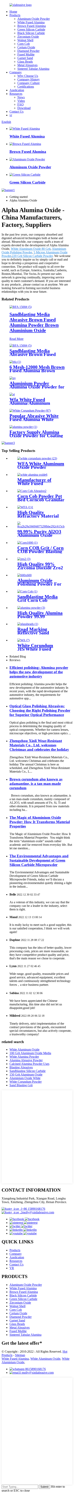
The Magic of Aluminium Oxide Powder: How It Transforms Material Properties (39, 821)
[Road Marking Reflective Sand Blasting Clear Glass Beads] (27, 624)
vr (10, 115)
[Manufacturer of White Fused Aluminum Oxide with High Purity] (32, 474)
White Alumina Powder (24, 1056)
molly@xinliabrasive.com (38, 1212)
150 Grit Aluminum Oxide (25, 1074)
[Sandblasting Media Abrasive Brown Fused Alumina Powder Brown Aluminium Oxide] (20, 307)
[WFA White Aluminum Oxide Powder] (37, 458)
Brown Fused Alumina (31, 26)
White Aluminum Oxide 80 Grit (31, 248)
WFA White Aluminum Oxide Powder (40, 465)
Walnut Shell (25, 40)
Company (15, 72)
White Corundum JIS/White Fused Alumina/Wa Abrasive (39, 649)
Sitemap (20, 1355)
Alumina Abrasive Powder (26, 1060)
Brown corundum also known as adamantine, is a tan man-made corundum (35, 783)
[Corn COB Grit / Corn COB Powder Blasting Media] (27, 542)
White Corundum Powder (25, 1081)
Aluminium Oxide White (24, 1078)
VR (11, 1268)
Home (13, 11)
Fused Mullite (26, 54)
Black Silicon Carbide (31, 33)
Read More (16, 338)
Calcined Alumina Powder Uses (29, 1063)
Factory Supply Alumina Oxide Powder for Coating (36, 434)
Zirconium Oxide (28, 36)
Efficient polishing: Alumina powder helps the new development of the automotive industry (38, 671)
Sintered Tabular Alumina (33, 68)
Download (24, 108)
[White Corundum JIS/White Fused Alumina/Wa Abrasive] (23, 640)
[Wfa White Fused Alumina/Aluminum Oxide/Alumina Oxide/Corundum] (12, 394)
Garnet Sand (25, 58)
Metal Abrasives (27, 65)
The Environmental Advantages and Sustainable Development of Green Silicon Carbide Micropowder (38, 860)
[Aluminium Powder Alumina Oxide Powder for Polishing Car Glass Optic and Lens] (12, 378)
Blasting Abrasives (21, 1067)
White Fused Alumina (31, 22)
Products (14, 15)
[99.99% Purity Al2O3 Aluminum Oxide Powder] (41, 526)
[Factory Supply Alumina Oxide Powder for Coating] (23, 427)
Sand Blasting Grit (21, 1085)
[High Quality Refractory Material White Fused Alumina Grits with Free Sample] (25, 507)
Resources (15, 93)
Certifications (25, 86)
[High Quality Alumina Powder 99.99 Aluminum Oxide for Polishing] (31, 607)
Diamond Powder (28, 51)
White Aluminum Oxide (24, 1049)
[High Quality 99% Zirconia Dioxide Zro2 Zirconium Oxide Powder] (23, 559)
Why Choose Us (27, 76)
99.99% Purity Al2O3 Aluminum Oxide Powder (39, 535)
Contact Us (16, 111)
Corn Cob (23, 43)
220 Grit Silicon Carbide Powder (32, 256)
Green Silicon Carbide (31, 29)
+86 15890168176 (33, 1208)
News (21, 97)
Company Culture (28, 83)
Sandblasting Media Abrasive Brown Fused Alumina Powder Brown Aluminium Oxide (34, 322)
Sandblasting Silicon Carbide (27, 1071)
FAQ (20, 104)
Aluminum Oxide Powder (33, 18)
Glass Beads (25, 61)
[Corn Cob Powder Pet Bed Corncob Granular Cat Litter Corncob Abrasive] (31, 491)
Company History (28, 79)
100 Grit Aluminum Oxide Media (30, 1053)
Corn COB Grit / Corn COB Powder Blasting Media (40, 551)
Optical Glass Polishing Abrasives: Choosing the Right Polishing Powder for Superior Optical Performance (39, 710)
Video (21, 101)
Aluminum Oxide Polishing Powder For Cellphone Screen (39, 584)
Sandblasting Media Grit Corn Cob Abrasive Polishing (37, 600)
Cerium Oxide (26, 47)
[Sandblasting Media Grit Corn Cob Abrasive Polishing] (27, 591)
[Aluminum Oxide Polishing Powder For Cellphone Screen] (24, 575)
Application (16, 90)
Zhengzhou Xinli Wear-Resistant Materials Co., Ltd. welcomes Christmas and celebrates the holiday (39, 745)
